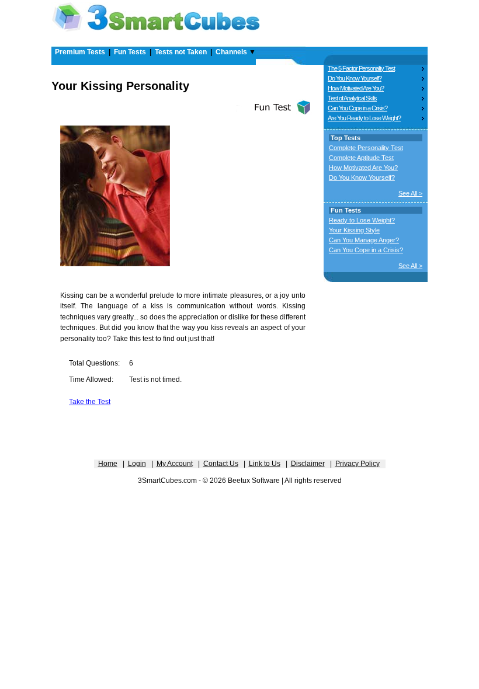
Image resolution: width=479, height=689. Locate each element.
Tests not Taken (181, 51)
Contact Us (220, 463)
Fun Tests (130, 51)
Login (137, 463)
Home (107, 463)
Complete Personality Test (366, 147)
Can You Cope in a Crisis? (357, 108)
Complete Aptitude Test (361, 157)
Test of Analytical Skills (352, 98)
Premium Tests (80, 51)
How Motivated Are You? (356, 88)
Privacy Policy (357, 463)
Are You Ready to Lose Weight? (364, 117)
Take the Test (89, 401)
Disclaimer (308, 463)
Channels (231, 51)
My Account (175, 463)
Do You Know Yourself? (354, 78)
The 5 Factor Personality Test (361, 68)
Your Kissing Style (354, 230)
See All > (410, 193)
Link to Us (264, 463)
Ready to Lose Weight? (362, 220)
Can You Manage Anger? (364, 239)
